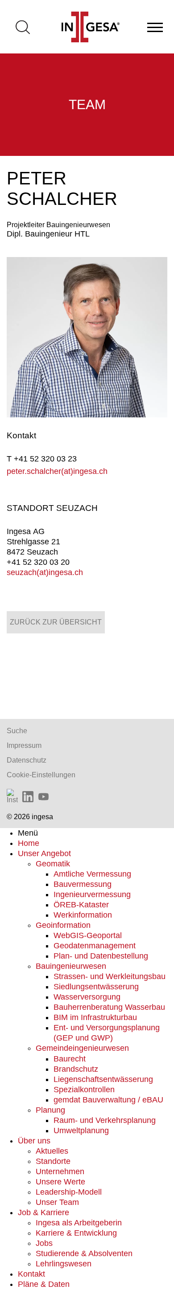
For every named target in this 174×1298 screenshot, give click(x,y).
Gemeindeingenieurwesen (82, 1048)
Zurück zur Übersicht (56, 622)
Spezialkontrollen (84, 1089)
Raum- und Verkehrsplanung (105, 1120)
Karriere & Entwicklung (76, 1233)
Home (28, 843)
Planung (50, 1110)
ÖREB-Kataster (81, 904)
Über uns (34, 1140)
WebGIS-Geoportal (88, 935)
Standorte (53, 1161)
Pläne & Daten (44, 1284)
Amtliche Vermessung (92, 873)
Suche (17, 731)
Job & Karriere (43, 1212)
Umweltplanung (81, 1130)
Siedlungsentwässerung (96, 986)
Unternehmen (60, 1171)
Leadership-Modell (69, 1192)
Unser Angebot (44, 853)
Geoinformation (63, 925)
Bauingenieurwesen (71, 966)
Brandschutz (76, 1069)
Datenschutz (26, 760)
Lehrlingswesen (63, 1263)
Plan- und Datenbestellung (101, 955)
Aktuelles (52, 1151)
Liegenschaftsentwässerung (103, 1079)
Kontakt (31, 1273)
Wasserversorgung (87, 996)
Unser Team (57, 1202)
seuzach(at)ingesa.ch (45, 572)
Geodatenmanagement (95, 945)
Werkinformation (83, 914)
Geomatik (53, 863)
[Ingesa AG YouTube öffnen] (43, 796)
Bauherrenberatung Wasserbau (109, 1007)
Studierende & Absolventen (84, 1253)
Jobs (44, 1243)
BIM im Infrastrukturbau (95, 1017)
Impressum (24, 745)
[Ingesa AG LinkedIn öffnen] (27, 796)
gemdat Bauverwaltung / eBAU (108, 1099)
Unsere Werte (60, 1181)
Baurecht (70, 1058)
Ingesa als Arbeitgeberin (79, 1222)
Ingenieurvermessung (92, 894)
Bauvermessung (83, 884)
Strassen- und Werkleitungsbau (110, 976)
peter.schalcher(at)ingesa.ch (57, 471)
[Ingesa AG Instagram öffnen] (12, 796)
